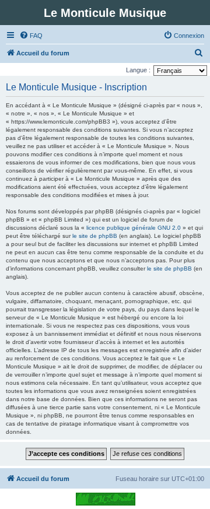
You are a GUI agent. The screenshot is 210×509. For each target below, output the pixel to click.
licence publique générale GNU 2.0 (133, 227)
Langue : (138, 69)
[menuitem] (31, 36)
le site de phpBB (94, 236)
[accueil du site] (105, 499)
